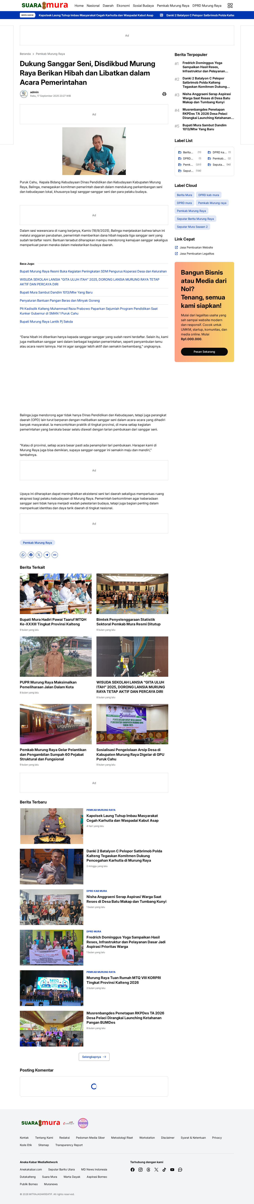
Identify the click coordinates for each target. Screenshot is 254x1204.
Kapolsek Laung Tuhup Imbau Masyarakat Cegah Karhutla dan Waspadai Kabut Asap (123, 818)
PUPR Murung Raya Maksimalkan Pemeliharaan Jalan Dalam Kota (48, 684)
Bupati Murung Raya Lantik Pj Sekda (46, 321)
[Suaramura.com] (44, 5)
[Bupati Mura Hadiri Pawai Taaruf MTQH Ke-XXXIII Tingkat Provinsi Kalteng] (56, 594)
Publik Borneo (29, 1184)
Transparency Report (69, 1145)
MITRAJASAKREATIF (40, 1194)
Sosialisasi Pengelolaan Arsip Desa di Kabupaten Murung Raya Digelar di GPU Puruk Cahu (130, 754)
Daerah (108, 6)
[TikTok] (164, 1169)
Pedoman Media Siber (90, 1137)
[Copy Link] (55, 555)
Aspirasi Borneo (97, 1176)
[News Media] (83, 1123)
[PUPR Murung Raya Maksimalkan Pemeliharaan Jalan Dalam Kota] (56, 656)
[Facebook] (31, 555)
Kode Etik (26, 1145)
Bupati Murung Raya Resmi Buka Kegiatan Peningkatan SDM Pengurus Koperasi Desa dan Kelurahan (93, 271)
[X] (39, 555)
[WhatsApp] (23, 555)
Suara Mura (49, 1176)
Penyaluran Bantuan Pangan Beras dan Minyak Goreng (60, 300)
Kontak (24, 1137)
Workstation (147, 1137)
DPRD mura (94, 931)
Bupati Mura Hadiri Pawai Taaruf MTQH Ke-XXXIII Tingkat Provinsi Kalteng (53, 621)
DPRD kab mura (97, 890)
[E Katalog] (69, 1123)
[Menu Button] (230, 6)
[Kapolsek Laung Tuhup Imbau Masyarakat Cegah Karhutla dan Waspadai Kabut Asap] (51, 826)
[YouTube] (172, 1169)
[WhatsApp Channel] (180, 1169)
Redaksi (64, 1137)
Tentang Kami (44, 1137)
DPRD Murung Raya (206, 6)
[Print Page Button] (164, 94)
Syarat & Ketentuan (193, 1137)
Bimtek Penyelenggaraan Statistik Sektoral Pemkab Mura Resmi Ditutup (128, 621)
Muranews (51, 1184)
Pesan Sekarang (204, 351)
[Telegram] (47, 555)
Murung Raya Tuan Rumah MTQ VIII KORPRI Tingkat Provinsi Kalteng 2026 (124, 980)
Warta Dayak (72, 1176)
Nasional (93, 6)
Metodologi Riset (122, 1137)
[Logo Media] (40, 1123)
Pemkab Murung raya (101, 809)
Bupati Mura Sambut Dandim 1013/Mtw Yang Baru (56, 292)
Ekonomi (123, 6)
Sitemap (43, 1145)
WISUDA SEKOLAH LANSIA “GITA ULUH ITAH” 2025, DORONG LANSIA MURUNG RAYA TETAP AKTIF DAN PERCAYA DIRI (89, 281)
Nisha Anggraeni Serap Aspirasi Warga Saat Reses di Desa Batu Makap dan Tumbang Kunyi (126, 899)
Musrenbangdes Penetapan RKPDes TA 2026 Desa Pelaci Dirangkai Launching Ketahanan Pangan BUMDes (125, 1017)
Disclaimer (167, 1137)
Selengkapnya (91, 1056)
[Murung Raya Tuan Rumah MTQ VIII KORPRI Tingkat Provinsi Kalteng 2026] (51, 988)
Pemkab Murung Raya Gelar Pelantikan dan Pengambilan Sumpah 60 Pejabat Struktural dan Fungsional (53, 754)
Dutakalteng (28, 1176)
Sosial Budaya (143, 6)
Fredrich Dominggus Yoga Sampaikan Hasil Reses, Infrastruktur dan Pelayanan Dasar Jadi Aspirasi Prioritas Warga (126, 942)
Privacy (217, 1137)
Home (79, 6)
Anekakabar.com (31, 1169)
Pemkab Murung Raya (173, 6)
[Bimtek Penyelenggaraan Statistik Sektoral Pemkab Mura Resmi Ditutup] (132, 594)
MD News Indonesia (94, 1169)
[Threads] (148, 1169)
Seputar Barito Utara (61, 1169)
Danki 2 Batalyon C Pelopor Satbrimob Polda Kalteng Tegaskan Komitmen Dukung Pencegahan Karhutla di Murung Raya (124, 855)
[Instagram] (140, 1169)
